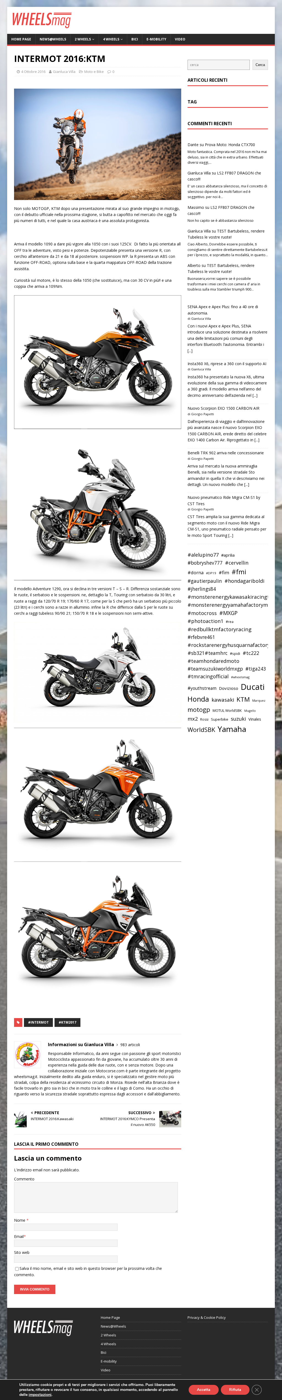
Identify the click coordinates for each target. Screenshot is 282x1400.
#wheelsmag (240, 677)
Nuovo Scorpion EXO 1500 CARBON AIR (223, 408)
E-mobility (156, 39)
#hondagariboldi (244, 581)
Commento (24, 1179)
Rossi (204, 719)
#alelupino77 (203, 554)
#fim (224, 572)
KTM (243, 699)
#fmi (239, 571)
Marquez (258, 700)
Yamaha (232, 729)
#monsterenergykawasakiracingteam (234, 596)
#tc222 (251, 653)
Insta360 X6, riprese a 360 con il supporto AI (227, 363)
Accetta (203, 1389)
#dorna (196, 572)
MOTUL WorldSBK (227, 710)
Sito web (21, 1252)
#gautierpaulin (205, 581)
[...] (190, 350)
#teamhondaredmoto (213, 661)
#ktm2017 (67, 1022)
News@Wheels (53, 39)
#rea (230, 621)
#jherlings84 (202, 589)
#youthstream (202, 688)
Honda (198, 699)
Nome (20, 1220)
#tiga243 (255, 669)
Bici (134, 39)
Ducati (253, 686)
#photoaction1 (205, 621)
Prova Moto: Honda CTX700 (230, 144)
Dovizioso (228, 688)
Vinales (254, 719)
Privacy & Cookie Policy (207, 1317)
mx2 (193, 718)
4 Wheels (111, 39)
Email (19, 1236)
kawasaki (223, 699)
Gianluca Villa (64, 71)
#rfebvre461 (201, 637)
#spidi (235, 653)
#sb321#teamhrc (207, 653)
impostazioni (40, 1394)
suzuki (238, 718)
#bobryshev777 (205, 563)
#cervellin (236, 562)
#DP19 (211, 573)
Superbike (219, 719)
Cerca (260, 65)
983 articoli (130, 1044)
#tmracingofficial (208, 676)
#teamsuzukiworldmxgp (215, 669)
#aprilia (228, 555)
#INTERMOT (38, 1022)
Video (180, 39)
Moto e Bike (94, 71)
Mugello (250, 711)
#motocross (202, 613)
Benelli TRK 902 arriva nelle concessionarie (226, 452)
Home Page (21, 39)
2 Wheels (83, 39)
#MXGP (228, 613)
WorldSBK (201, 730)
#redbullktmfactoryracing (219, 629)
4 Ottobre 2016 (33, 71)
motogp (199, 709)
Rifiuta (235, 1389)
